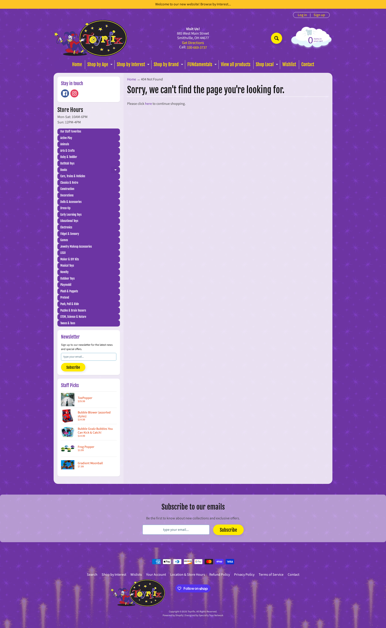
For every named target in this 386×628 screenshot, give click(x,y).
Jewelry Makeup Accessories (76, 246)
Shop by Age (100, 65)
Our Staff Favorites (70, 131)
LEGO (63, 253)
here (148, 103)
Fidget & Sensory (69, 234)
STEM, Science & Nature (73, 316)
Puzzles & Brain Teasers (73, 310)
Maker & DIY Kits (69, 259)
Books (90, 170)
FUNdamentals (202, 65)
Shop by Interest (134, 65)
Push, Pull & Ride (69, 304)
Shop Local (267, 65)
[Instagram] (74, 93)
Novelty (64, 272)
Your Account (156, 574)
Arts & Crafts (67, 150)
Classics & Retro (69, 182)
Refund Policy (219, 574)
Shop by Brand (169, 65)
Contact (307, 64)
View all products (235, 64)
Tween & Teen (67, 323)
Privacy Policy (244, 574)
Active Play (66, 138)
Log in (302, 15)
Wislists (136, 574)
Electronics (66, 227)
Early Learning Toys (71, 214)
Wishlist (289, 64)
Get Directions (193, 43)
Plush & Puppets (69, 291)
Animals (64, 144)
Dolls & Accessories (71, 202)
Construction (67, 189)
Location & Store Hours (187, 574)
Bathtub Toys (67, 163)
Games (64, 240)
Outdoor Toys (67, 278)
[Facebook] (65, 93)
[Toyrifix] (90, 38)
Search (92, 574)
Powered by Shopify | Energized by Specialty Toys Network (193, 615)
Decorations (66, 195)
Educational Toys (69, 221)
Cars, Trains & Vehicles (72, 176)
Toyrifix (191, 611)
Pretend (64, 297)
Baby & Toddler (68, 157)
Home (77, 64)
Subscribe (73, 367)
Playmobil (65, 285)
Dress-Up (65, 208)
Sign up (319, 15)
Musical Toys (67, 265)
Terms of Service (271, 574)
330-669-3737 (197, 48)
